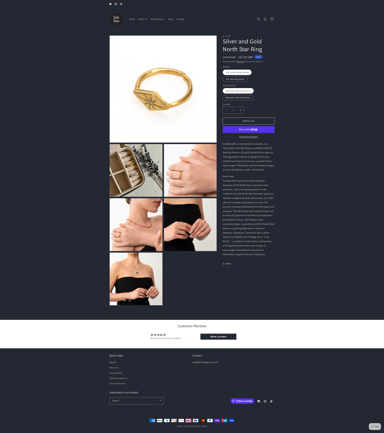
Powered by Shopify (199, 426)
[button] (158, 19)
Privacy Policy (116, 373)
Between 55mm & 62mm (238, 97)
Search (113, 362)
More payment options (248, 137)
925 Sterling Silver (235, 79)
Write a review (218, 336)
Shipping (240, 61)
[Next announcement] (224, 4)
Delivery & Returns (118, 378)
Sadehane (187, 426)
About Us (114, 367)
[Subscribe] (160, 400)
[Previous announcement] (160, 4)
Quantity (226, 104)
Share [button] (228, 263)
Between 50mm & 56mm (238, 90)
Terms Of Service (117, 383)
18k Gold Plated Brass (237, 72)
